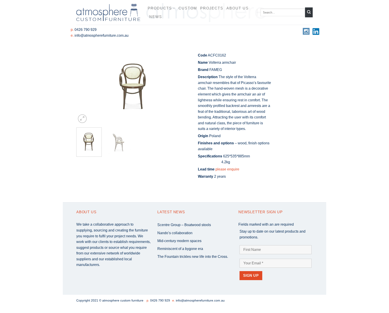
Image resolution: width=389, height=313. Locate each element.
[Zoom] (82, 118)
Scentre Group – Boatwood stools (184, 225)
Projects (211, 8)
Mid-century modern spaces (179, 241)
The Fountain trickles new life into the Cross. (192, 257)
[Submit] (309, 12)
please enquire (227, 169)
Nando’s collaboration (174, 233)
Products (160, 8)
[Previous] (84, 85)
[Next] (183, 85)
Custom (188, 8)
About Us (237, 8)
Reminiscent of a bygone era (180, 249)
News (155, 17)
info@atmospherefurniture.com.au (102, 35)
